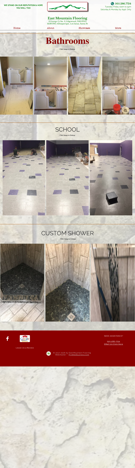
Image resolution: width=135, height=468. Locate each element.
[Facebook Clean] (7, 338)
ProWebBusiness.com (79, 355)
